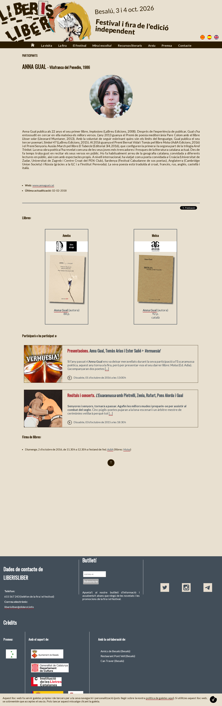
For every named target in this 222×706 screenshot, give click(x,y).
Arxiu (151, 45)
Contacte (184, 45)
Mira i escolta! (102, 45)
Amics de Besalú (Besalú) (115, 651)
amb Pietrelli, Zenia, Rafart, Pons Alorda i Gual (125, 395)
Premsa (167, 45)
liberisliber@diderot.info (19, 606)
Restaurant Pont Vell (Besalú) (118, 656)
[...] (107, 369)
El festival (79, 45)
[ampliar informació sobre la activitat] (43, 381)
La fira (62, 45)
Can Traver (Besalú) (112, 660)
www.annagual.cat (43, 185)
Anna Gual (61, 310)
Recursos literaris (130, 45)
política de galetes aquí (159, 698)
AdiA (110, 449)
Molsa (126, 449)
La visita (46, 45)
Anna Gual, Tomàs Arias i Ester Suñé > (113, 351)
